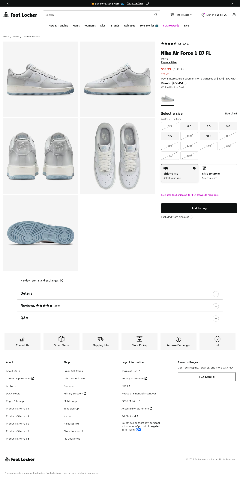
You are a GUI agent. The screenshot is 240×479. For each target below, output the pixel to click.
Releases (129, 25)
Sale (186, 25)
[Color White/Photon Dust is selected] (167, 98)
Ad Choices (128, 416)
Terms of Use (129, 370)
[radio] (179, 173)
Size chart (231, 113)
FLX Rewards (171, 25)
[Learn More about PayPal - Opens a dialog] (185, 83)
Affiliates (11, 385)
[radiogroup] (199, 173)
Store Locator (72, 431)
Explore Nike (169, 62)
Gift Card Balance (74, 378)
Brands (115, 25)
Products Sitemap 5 (17, 438)
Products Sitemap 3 (17, 423)
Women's (90, 25)
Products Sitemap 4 (17, 431)
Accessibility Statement (135, 408)
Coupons (69, 385)
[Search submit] (156, 15)
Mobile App (70, 401)
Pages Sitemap (15, 401)
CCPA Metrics (129, 401)
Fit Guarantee (72, 438)
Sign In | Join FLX (216, 14)
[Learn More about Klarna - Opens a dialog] (172, 83)
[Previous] (8, 3)
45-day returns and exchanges (40, 280)
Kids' (103, 25)
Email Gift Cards (73, 370)
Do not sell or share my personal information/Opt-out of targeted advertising (141, 426)
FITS (124, 385)
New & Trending (58, 25)
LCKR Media (13, 393)
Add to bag (199, 208)
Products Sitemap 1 (17, 408)
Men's (76, 25)
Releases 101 (71, 423)
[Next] (232, 3)
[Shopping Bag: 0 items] (234, 14)
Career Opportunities (18, 378)
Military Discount (73, 393)
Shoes (16, 36)
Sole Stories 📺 (149, 25)
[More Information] (147, 3)
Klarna (67, 416)
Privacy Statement (133, 378)
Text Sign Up (71, 408)
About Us (11, 370)
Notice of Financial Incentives (139, 393)
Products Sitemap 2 (17, 416)
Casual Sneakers (31, 36)
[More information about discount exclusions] (191, 217)
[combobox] (101, 15)
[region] (120, 3)
